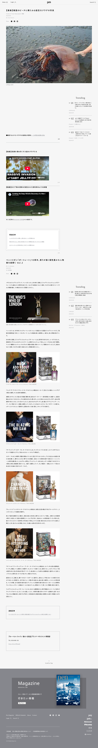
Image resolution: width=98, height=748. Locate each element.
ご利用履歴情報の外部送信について (40, 731)
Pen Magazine (10, 715)
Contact (34, 715)
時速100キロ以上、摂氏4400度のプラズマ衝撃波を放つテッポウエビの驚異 (26, 241)
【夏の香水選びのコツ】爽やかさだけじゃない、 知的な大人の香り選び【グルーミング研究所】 (83, 307)
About (29, 715)
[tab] (5, 2)
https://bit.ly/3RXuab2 (14, 644)
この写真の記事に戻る (39, 135)
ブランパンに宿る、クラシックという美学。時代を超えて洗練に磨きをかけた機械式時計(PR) (83, 321)
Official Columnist (21, 715)
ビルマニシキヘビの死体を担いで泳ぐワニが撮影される (21, 245)
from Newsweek (16, 13)
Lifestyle (11, 266)
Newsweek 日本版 (18, 219)
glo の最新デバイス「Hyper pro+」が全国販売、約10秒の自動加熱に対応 (83, 120)
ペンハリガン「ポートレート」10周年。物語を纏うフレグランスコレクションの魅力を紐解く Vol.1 (29, 614)
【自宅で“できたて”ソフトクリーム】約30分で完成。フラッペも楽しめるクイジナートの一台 (83, 134)
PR (7, 266)
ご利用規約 (8, 731)
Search (15, 718)
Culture (8, 13)
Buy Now (21, 703)
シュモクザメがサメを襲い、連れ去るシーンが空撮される (22, 238)
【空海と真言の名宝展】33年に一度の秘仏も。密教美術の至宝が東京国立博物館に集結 (83, 293)
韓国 (23, 13)
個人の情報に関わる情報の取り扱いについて (21, 731)
